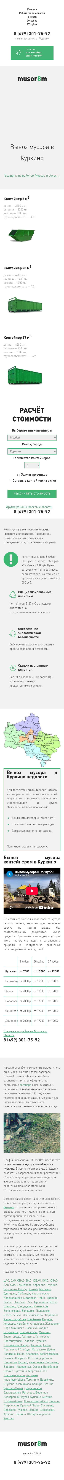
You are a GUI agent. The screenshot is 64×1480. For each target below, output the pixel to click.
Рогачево (28, 1392)
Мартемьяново (37, 1371)
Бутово (22, 1362)
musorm (32, 79)
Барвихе (9, 1367)
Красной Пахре (29, 1405)
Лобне (42, 1298)
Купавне (35, 1397)
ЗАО (6, 1285)
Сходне (43, 1328)
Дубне (51, 1349)
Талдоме (28, 1341)
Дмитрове (25, 1285)
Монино (33, 1410)
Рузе (30, 1302)
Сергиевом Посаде (15, 1289)
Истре (53, 1302)
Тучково (22, 1410)
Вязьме (48, 1384)
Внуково (9, 1384)
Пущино (21, 1414)
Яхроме (8, 1371)
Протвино (20, 1371)
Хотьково (9, 1323)
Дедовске (32, 1354)
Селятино (10, 1354)
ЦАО (6, 1280)
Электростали (29, 1332)
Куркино (9, 1414)
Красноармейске (14, 1379)
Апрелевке (37, 1323)
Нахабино (23, 1323)
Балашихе (28, 1311)
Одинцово (10, 1293)
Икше (20, 1354)
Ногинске (31, 1328)
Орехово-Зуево (13, 1388)
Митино (47, 1397)
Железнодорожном (40, 1358)
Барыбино (46, 1379)
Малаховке (39, 1349)
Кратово (9, 1418)
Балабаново (50, 1367)
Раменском (41, 1306)
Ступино (52, 1285)
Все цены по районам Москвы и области (32, 175)
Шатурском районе (39, 1414)
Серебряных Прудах (16, 1397)
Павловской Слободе (17, 1349)
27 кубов (32, 24)
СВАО (21, 1280)
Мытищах (45, 1289)
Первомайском (13, 1401)
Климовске (42, 1336)
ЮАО (45, 1280)
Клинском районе (15, 1319)
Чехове (8, 1302)
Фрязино (44, 1332)
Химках (33, 1289)
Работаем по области (32, 13)
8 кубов (32, 17)
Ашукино (32, 1375)
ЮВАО (37, 1280)
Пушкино (19, 1302)
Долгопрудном (13, 1341)
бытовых (9, 1207)
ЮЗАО (54, 1280)
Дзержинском (33, 1388)
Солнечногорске (33, 1315)
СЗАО (13, 1285)
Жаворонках (23, 1367)
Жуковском (52, 1323)
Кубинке (41, 1341)
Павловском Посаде (16, 1345)
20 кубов (32, 21)
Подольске (43, 1311)
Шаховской (47, 1410)
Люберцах (24, 1293)
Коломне (36, 1345)
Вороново (41, 1392)
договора (25, 1085)
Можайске (29, 1298)
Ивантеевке (36, 1362)
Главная (32, 9)
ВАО (28, 1280)
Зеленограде (12, 1311)
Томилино (32, 1379)
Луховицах (10, 1362)
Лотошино (51, 1362)
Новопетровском (14, 1375)
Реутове (9, 1358)
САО (13, 1280)
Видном (47, 1319)
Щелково (9, 1306)
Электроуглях (12, 1392)
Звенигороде (12, 1336)
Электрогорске (48, 1354)
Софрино (20, 1358)
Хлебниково (23, 1384)
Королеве (39, 1285)
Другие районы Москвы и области (29, 507)
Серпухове (51, 1315)
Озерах (37, 1367)
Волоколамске (13, 1298)
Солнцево (47, 1405)
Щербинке (34, 1319)
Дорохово (10, 1410)
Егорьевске (11, 1332)
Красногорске (40, 1293)
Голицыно (28, 1336)
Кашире (37, 1384)
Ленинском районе (36, 1401)
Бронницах (41, 1302)
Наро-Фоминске (14, 1328)
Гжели (47, 1345)
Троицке (52, 1298)
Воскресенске (13, 1315)
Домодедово (24, 1306)
